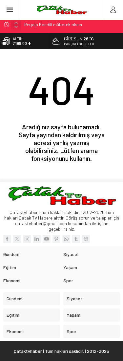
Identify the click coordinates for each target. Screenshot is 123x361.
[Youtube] (47, 239)
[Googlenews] (86, 239)
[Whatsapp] (66, 239)
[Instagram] (27, 239)
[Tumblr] (76, 239)
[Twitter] (17, 239)
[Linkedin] (37, 239)
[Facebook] (7, 239)
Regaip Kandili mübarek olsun (53, 24)
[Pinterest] (56, 239)
